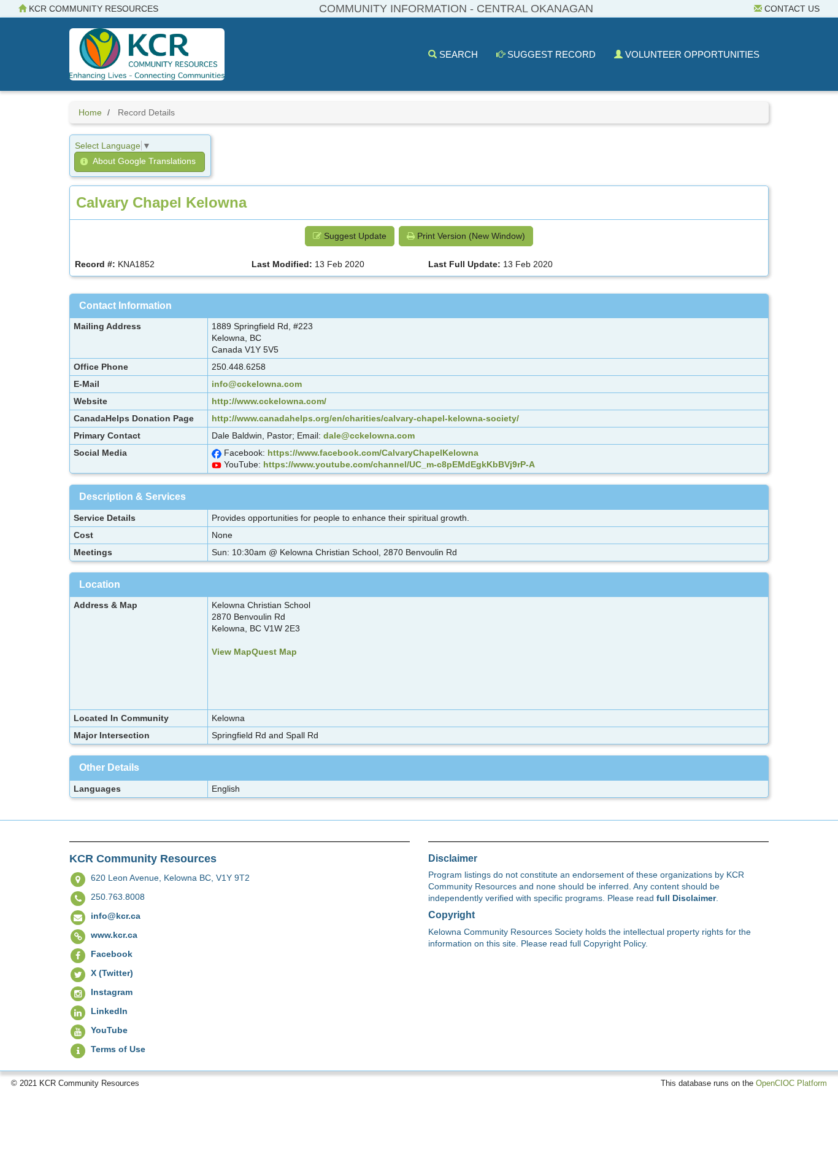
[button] (139, 162)
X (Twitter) (112, 973)
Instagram (112, 992)
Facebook (112, 954)
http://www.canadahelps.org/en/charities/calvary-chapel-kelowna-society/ (365, 418)
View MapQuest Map (254, 652)
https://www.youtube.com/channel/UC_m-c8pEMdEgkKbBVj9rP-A (399, 464)
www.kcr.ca (114, 935)
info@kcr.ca (115, 916)
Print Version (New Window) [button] (470, 236)
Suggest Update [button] (353, 236)
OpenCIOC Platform (791, 1083)
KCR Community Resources (92, 9)
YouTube (109, 1030)
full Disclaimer (686, 898)
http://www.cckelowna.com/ (269, 401)
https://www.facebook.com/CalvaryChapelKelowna (373, 453)
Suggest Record (550, 54)
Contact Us (791, 9)
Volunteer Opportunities (691, 54)
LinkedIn (109, 1011)
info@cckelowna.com (257, 384)
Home (90, 112)
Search (457, 54)
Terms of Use (118, 1049)
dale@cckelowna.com (369, 435)
